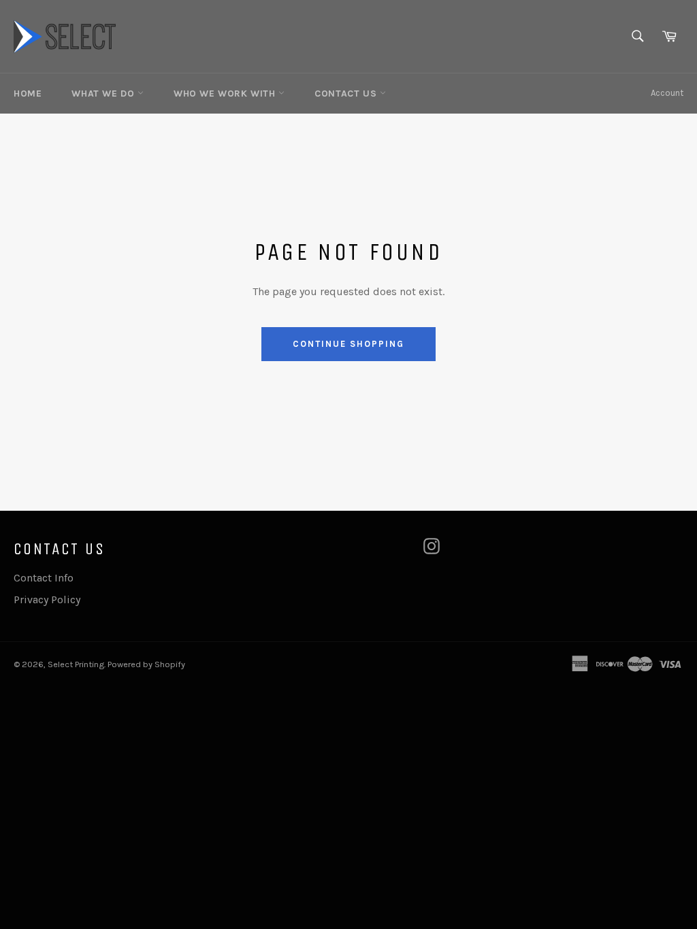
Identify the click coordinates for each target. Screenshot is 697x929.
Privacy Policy (47, 599)
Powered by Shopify (146, 664)
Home (28, 93)
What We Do (104, 93)
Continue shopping (348, 344)
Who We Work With (226, 93)
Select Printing (76, 664)
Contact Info (44, 577)
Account (667, 93)
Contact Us (347, 93)
